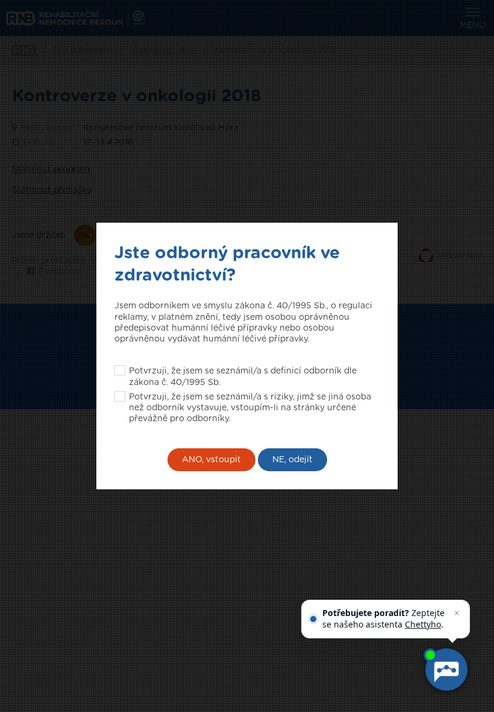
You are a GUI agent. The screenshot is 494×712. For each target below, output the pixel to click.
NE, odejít (292, 460)
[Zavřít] (456, 613)
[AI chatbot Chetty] (446, 670)
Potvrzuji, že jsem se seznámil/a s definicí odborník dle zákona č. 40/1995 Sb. (243, 376)
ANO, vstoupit (211, 460)
